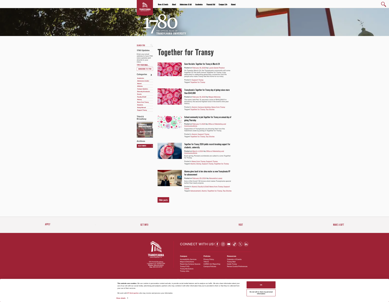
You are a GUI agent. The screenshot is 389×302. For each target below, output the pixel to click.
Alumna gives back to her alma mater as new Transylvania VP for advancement (207, 173)
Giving (198, 164)
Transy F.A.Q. (185, 266)
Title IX (206, 262)
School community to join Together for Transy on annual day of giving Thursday (207, 119)
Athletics (140, 86)
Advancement (195, 191)
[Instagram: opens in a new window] (223, 244)
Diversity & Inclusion (143, 91)
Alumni (233, 4)
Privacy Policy (209, 259)
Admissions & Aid (186, 4)
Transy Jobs (184, 271)
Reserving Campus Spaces (190, 264)
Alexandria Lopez (215, 178)
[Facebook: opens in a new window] (217, 244)
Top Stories (210, 109)
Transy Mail (231, 262)
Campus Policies (210, 266)
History (139, 99)
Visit (241, 225)
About (174, 4)
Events (139, 94)
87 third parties (133, 293)
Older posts (163, 200)
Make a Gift (338, 225)
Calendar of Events (234, 259)
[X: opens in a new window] (240, 244)
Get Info (144, 225)
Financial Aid (210, 4)
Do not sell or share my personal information (261, 292)
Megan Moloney (214, 97)
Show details (121, 298)
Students (140, 105)
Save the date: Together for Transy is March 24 (202, 64)
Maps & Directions (187, 262)
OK (261, 285)
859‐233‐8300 (159, 265)
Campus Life (223, 4)
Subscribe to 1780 (144, 69)
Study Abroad (141, 107)
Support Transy (197, 80)
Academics (199, 4)
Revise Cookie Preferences (237, 266)
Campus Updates (204, 107)
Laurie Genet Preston (217, 68)
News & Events (163, 4)
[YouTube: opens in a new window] (229, 244)
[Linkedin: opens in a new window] (246, 244)
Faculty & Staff (203, 187)
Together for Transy (197, 82)
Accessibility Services (188, 259)
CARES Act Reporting (212, 264)
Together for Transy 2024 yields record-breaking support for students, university (207, 146)
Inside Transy (232, 264)
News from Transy (218, 107)
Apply (47, 224)
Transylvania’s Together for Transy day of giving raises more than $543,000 (207, 91)
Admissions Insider (143, 81)
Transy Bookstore (186, 269)
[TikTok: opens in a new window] (234, 244)
